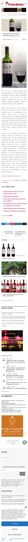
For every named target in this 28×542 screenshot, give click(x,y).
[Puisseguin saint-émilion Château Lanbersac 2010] (14, 25)
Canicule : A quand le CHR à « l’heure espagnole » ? (13, 323)
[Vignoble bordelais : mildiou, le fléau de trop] (14, 268)
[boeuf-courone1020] (12, 436)
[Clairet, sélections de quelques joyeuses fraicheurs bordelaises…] (14, 286)
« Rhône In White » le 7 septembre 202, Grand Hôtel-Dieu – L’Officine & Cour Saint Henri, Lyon (15, 369)
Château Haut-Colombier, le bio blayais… (14, 211)
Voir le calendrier (5, 391)
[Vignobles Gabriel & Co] (14, 250)
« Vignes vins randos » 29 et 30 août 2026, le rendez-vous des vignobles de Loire (15, 362)
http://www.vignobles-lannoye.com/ (11, 176)
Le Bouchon (4, 326)
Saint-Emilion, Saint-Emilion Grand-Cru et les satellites (20, 233)
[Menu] (2, 3)
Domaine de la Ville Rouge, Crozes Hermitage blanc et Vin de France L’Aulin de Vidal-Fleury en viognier (13, 317)
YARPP (10, 215)
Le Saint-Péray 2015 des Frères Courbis (14, 208)
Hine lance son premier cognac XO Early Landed (13, 320)
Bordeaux (24, 39)
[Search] (26, 3)
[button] (26, 507)
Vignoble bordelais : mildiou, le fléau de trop (13, 276)
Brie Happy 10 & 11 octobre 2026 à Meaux (16, 388)
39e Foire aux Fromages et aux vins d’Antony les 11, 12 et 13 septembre (15, 376)
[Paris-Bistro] (14, 3)
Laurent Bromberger (7, 39)
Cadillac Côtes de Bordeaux (11, 196)
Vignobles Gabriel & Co (8, 258)
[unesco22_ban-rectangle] (14, 442)
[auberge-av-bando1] (14, 11)
